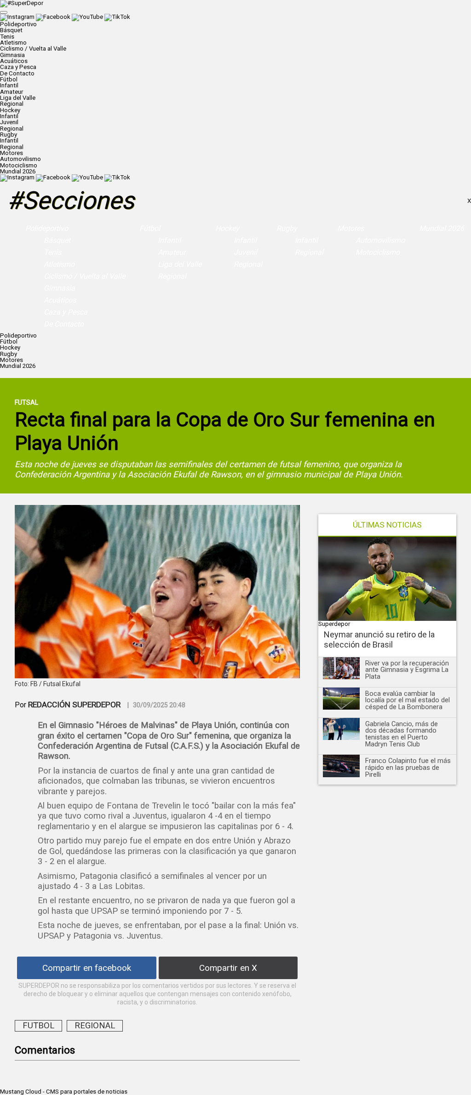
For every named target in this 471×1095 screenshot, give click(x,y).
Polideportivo (46, 228)
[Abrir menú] (3, 12)
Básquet (11, 30)
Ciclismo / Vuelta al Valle (33, 48)
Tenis (7, 36)
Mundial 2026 (17, 171)
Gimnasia (12, 55)
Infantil (9, 85)
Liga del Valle (17, 97)
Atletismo (13, 42)
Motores (350, 228)
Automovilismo (20, 158)
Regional (11, 103)
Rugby (286, 228)
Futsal (26, 402)
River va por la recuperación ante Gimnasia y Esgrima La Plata (407, 670)
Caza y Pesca (18, 66)
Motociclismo (18, 165)
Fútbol (149, 228)
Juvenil (9, 122)
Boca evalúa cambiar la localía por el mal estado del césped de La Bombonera (407, 700)
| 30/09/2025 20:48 (156, 705)
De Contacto (17, 73)
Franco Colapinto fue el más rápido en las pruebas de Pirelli (408, 767)
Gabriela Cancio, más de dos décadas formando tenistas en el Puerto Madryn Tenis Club (401, 734)
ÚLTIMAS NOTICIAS (387, 525)
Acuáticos (14, 60)
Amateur (11, 91)
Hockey (227, 228)
